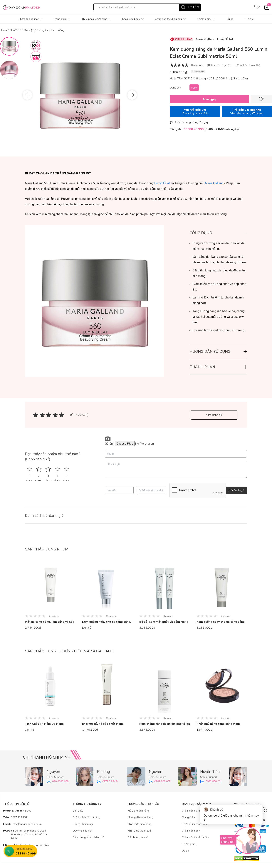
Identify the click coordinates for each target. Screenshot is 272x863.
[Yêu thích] (261, 99)
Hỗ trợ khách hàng (139, 810)
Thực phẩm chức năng (94, 19)
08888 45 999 (17, 810)
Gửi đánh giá (236, 490)
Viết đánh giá (214, 415)
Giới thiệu (78, 810)
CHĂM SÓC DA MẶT (21, 30)
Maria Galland (205, 39)
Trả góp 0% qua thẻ (246, 111)
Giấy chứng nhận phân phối (89, 837)
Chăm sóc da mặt (28, 19)
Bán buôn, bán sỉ (137, 837)
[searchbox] (147, 7)
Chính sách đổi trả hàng (86, 817)
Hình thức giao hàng (139, 824)
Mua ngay (209, 99)
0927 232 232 (15, 817)
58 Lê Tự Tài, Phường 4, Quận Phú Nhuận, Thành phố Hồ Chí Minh (25, 834)
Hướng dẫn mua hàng (140, 817)
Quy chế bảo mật (82, 830)
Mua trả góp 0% (195, 111)
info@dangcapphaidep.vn (22, 824)
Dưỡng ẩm (42, 30)
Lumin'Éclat (162, 183)
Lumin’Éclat (225, 39)
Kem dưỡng (57, 30)
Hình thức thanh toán (140, 830)
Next (132, 95)
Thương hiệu (204, 19)
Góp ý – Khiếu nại (83, 824)
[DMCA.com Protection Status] (251, 858)
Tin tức (249, 19)
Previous (27, 95)
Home (3, 30)
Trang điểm (59, 19)
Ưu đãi (230, 19)
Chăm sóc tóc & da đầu (168, 19)
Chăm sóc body (131, 19)
